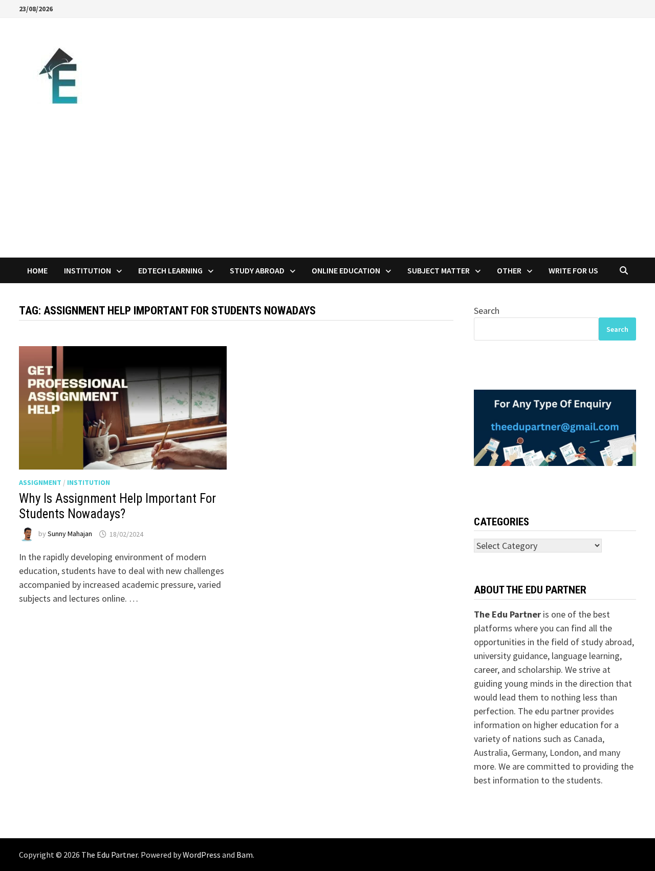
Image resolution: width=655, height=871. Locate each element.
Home (37, 270)
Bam (244, 854)
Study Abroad (257, 270)
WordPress (202, 854)
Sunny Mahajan (70, 534)
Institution (87, 270)
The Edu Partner (109, 854)
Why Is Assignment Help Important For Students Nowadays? (117, 506)
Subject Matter (438, 270)
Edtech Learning (170, 270)
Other (509, 270)
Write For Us (573, 270)
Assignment (40, 482)
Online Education (346, 270)
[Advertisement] (327, 180)
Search (486, 310)
